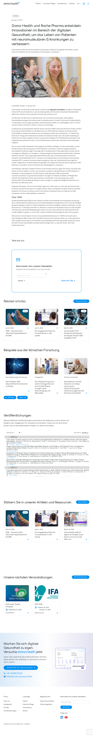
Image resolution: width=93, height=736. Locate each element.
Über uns (7, 701)
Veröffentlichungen (10, 711)
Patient (38, 3)
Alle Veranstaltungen (80, 577)
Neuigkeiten (8, 704)
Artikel (15, 16)
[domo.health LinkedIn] (62, 717)
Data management (46, 704)
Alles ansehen (82, 502)
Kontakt (6, 707)
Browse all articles (81, 301)
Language (63, 705)
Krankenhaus (62, 3)
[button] (79, 4)
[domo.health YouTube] (66, 717)
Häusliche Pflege (49, 3)
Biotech (72, 3)
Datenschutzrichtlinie (47, 701)
